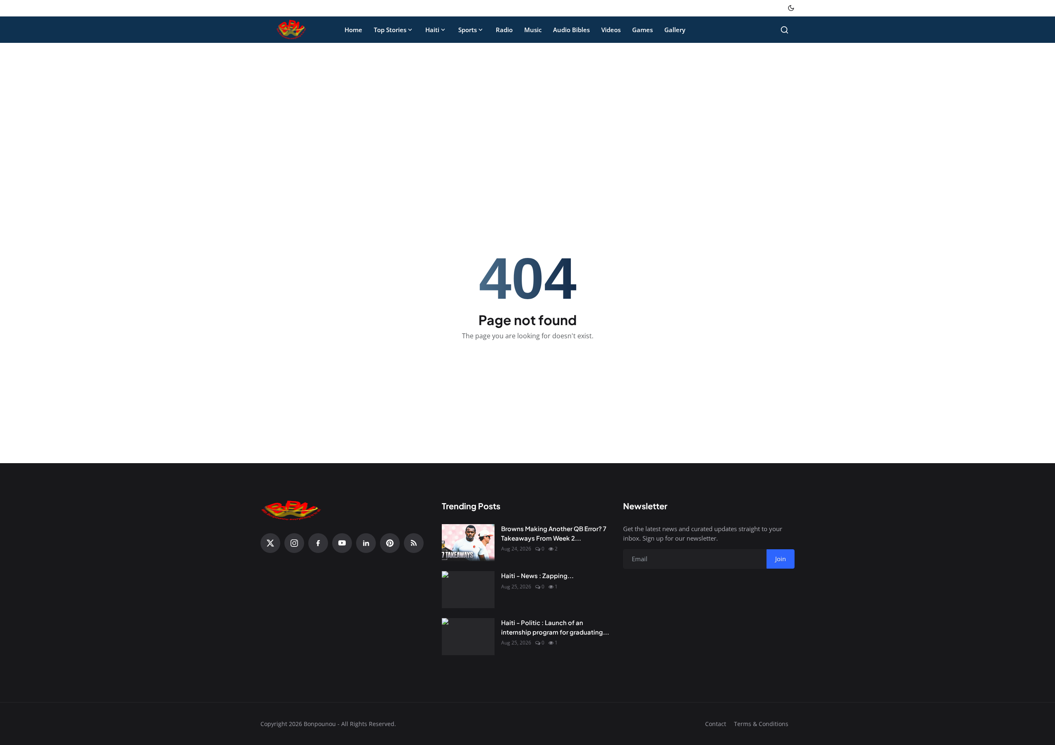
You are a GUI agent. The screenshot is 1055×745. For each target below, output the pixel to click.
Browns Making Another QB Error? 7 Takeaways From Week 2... (553, 533)
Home (353, 30)
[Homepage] (291, 29)
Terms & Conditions (761, 724)
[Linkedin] (366, 543)
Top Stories (390, 30)
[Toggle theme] (791, 8)
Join (780, 559)
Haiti (432, 30)
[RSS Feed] (414, 543)
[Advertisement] (527, 110)
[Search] (784, 29)
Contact (715, 724)
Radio (504, 30)
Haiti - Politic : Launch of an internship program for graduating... (555, 627)
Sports (467, 30)
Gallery (674, 30)
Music (533, 30)
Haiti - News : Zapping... (537, 575)
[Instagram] (294, 543)
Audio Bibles (571, 30)
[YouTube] (342, 543)
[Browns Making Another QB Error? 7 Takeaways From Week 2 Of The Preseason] (468, 542)
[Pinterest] (390, 543)
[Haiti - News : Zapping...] (468, 589)
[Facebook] (318, 543)
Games (642, 30)
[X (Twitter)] (270, 543)
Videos (611, 30)
